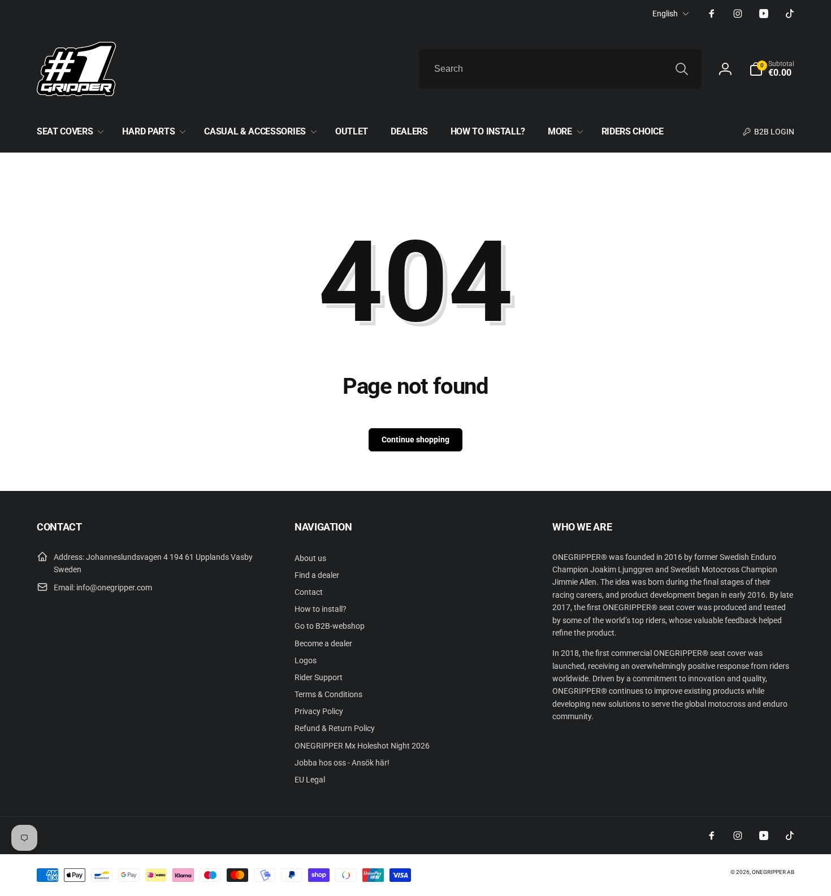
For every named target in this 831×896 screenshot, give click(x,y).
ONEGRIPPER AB (773, 872)
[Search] (681, 69)
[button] (771, 68)
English (665, 13)
